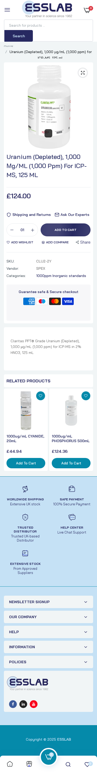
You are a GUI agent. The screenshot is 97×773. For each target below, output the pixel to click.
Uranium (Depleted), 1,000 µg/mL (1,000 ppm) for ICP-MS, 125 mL (46, 166)
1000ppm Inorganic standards (61, 275)
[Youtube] (34, 704)
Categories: (16, 275)
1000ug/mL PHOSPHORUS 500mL (70, 438)
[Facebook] (13, 704)
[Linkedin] (23, 704)
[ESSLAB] (47, 10)
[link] (40, 395)
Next (88, 430)
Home (8, 45)
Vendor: (12, 268)
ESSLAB (64, 739)
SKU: (10, 261)
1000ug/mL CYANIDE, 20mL (25, 438)
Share (85, 242)
